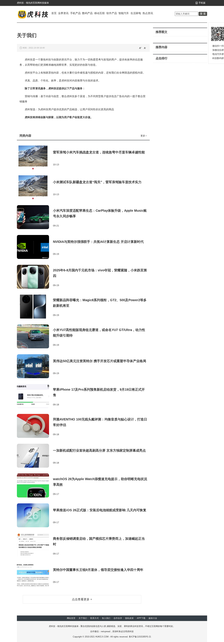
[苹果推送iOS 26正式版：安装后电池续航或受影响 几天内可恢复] (35, 515)
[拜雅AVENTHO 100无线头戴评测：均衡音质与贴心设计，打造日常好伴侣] (35, 426)
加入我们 (106, 618)
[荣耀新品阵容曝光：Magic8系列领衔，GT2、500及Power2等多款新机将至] (35, 307)
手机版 (202, 2)
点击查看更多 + (82, 599)
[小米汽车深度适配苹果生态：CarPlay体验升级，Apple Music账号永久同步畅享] (35, 217)
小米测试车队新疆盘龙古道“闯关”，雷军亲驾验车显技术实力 (97, 182)
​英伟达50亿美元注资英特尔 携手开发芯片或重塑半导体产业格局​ (99, 361)
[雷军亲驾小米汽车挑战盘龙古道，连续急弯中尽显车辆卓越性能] (35, 158)
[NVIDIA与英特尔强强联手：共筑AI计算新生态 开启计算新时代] (35, 247)
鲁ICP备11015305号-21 (140, 636)
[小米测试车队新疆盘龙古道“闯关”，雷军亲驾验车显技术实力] (35, 187)
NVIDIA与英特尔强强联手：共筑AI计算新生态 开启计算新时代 (98, 241)
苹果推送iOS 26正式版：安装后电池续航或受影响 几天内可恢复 (99, 510)
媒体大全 (153, 618)
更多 (144, 135)
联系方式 (94, 618)
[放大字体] (140, 48)
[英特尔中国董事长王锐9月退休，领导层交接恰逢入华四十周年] (35, 575)
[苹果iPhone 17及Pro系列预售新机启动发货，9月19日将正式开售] (35, 396)
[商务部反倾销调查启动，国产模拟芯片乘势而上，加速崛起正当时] (35, 545)
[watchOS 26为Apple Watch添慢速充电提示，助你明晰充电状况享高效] (35, 486)
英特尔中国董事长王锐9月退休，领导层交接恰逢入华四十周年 (98, 570)
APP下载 (141, 618)
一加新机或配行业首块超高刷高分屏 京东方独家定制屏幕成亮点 (99, 450)
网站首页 (71, 618)
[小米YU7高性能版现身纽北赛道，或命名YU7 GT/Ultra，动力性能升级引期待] (35, 336)
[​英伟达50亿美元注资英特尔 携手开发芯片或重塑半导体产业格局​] (35, 366)
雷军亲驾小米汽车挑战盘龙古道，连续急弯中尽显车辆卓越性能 (99, 152)
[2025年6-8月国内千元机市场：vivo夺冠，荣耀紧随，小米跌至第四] (35, 277)
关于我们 (83, 618)
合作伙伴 (117, 618)
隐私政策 (129, 618)
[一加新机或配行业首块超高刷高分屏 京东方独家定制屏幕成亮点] (35, 456)
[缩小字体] (145, 48)
